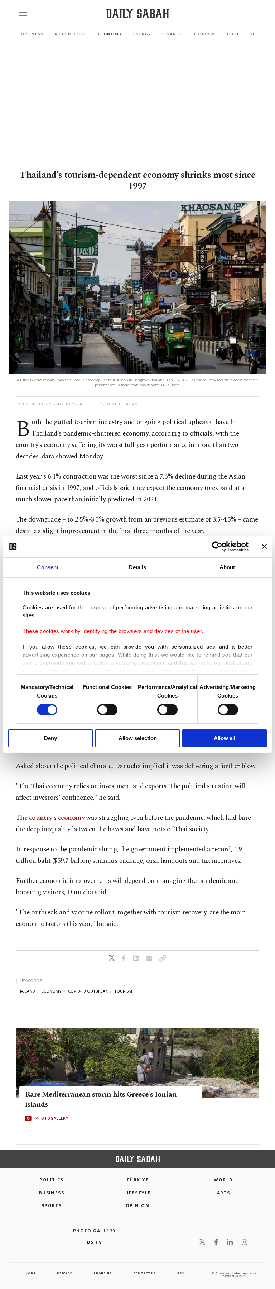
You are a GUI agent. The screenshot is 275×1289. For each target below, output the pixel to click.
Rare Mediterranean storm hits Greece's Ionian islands (101, 1099)
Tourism (204, 34)
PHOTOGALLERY (51, 1118)
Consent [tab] (47, 567)
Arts (223, 1193)
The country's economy (50, 818)
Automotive (70, 34)
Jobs (30, 1273)
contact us (144, 1273)
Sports (52, 1206)
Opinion (137, 1206)
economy (52, 991)
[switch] (107, 709)
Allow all (224, 738)
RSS (180, 1273)
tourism (123, 991)
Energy (142, 34)
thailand (25, 991)
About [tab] (227, 567)
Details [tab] (137, 567)
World (223, 1180)
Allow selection (138, 738)
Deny (50, 738)
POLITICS (51, 1180)
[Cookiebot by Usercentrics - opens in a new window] (217, 546)
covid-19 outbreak (88, 991)
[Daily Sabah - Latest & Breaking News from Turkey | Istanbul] (137, 13)
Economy (110, 34)
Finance (172, 34)
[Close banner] (264, 546)
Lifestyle (137, 1193)
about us (102, 1273)
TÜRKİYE (137, 1180)
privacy (64, 1273)
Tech (232, 34)
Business (31, 34)
